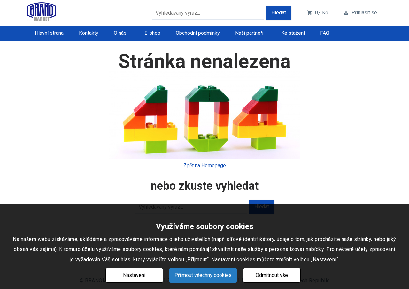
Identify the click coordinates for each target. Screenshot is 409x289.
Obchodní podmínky (198, 33)
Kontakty (88, 33)
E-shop (152, 33)
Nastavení (134, 275)
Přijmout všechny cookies (203, 275)
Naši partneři (249, 33)
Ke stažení (293, 33)
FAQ (324, 33)
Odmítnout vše (272, 275)
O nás (120, 33)
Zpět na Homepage (204, 165)
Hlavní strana (49, 33)
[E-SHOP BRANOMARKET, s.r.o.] (41, 13)
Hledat (278, 13)
